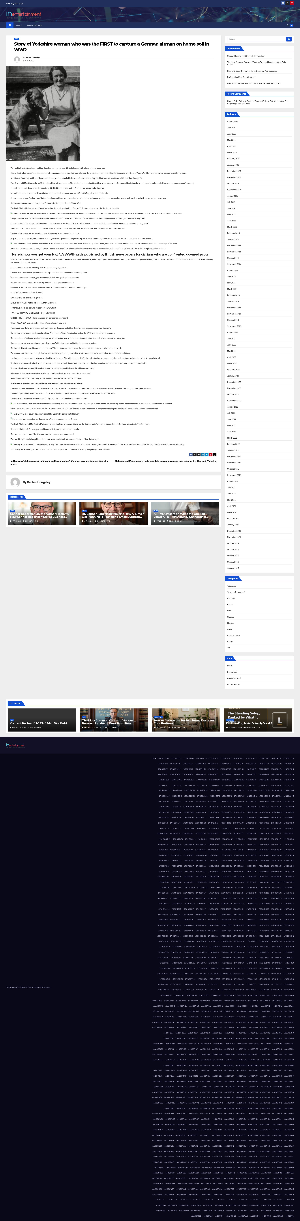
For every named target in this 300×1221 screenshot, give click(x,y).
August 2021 (232, 481)
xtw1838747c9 (193, 1054)
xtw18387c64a (193, 1162)
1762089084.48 (264, 796)
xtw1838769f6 (277, 1081)
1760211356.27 (264, 764)
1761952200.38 (202, 796)
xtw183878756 (241, 1108)
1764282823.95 (251, 834)
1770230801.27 (163, 941)
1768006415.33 (251, 898)
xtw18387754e (157, 1097)
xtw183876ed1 (242, 1087)
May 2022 (231, 426)
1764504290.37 (215, 839)
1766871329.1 (164, 882)
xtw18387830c (181, 1108)
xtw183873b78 (230, 1044)
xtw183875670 (169, 1071)
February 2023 (233, 370)
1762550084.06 (201, 807)
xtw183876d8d (230, 1087)
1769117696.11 (213, 920)
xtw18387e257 (169, 1189)
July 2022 (231, 413)
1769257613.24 (276, 920)
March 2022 (232, 438)
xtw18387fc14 (219, 1216)
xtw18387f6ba (277, 1205)
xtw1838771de (193, 1092)
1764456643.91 (190, 839)
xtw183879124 (277, 1119)
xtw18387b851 (181, 1151)
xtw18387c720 (217, 1162)
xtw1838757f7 (193, 1071)
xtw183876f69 (254, 1087)
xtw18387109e (158, 1011)
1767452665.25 (163, 893)
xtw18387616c (217, 1076)
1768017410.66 (264, 898)
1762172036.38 (163, 801)
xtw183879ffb (217, 1130)
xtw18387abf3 (205, 1141)
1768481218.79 (201, 909)
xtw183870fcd (277, 1006)
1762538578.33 (188, 807)
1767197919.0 (177, 887)
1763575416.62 (226, 823)
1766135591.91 (264, 866)
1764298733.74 (264, 834)
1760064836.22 (188, 764)
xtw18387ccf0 (195, 1167)
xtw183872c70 (265, 1027)
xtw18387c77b (229, 1162)
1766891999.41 (176, 882)
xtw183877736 (217, 1097)
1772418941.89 (238, 984)
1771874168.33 (200, 974)
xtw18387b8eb (193, 1151)
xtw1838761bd (241, 1076)
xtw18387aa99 (181, 1141)
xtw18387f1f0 (277, 1200)
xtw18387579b (182, 1071)
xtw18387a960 (157, 1141)
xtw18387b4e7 (265, 1146)
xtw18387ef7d (231, 1200)
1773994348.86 (166, 995)
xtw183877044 (157, 1092)
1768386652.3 (289, 904)
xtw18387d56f (277, 1173)
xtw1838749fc (277, 1054)
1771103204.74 (175, 957)
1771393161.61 (189, 963)
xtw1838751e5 (205, 1065)
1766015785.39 (214, 866)
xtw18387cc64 (183, 1167)
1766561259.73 (163, 877)
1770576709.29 (165, 947)
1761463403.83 (264, 785)
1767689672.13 (264, 893)
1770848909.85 (189, 952)
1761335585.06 (202, 785)
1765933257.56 (177, 866)
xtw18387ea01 (229, 1194)
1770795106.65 (289, 947)
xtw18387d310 (194, 1173)
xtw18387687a (241, 1081)
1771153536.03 (213, 957)
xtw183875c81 (289, 1071)
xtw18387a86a (265, 1135)
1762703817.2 (264, 807)
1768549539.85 (226, 909)
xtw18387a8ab (289, 1135)
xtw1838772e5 (229, 1092)
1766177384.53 (276, 866)
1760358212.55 (200, 769)
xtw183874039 (181, 1049)
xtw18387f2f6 (207, 1205)
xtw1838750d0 (181, 1065)
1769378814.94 (201, 925)
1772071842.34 (177, 979)
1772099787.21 (190, 979)
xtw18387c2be (241, 1157)
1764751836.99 (188, 844)
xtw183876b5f (170, 1087)
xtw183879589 (205, 1124)
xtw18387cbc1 (159, 1167)
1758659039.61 (238, 758)
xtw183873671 (193, 1038)
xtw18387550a (277, 1065)
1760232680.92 (276, 764)
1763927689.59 (239, 828)
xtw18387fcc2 (243, 1216)
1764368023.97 (289, 834)
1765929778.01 (164, 866)
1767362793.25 (252, 887)
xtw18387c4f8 (157, 1162)
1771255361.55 (251, 957)
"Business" (232, 586)
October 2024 (233, 258)
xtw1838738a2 (253, 1038)
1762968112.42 (239, 812)
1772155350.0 (227, 979)
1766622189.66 (189, 877)
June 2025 (231, 208)
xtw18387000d (253, 995)
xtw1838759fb (217, 1071)
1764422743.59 (177, 839)
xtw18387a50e (181, 1135)
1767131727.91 (289, 882)
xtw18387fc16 (231, 1216)
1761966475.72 (215, 796)
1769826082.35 (264, 931)
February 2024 (233, 295)
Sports (230, 642)
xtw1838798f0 (241, 1124)
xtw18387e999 (169, 1194)
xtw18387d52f (266, 1173)
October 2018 (233, 550)
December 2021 (234, 457)
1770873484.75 (201, 952)
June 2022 (231, 419)
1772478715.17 (276, 984)
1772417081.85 (226, 984)
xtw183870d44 (230, 1006)
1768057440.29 (276, 898)
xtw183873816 (217, 1038)
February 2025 (233, 233)
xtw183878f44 (205, 1119)
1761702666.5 (227, 791)
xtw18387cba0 (277, 1162)
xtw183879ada (265, 1124)
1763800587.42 (189, 828)
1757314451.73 (176, 758)
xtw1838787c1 (289, 1108)
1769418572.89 (214, 925)
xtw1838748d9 (229, 1054)
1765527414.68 (264, 855)
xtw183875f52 (193, 1076)
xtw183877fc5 (241, 1103)
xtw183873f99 (158, 1049)
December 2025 (234, 171)
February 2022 (233, 444)
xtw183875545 (289, 1065)
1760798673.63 (238, 774)
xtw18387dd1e (206, 1184)
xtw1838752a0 (229, 1065)
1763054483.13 (277, 812)
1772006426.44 (276, 974)
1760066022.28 (200, 764)
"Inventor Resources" (236, 592)
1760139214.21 (226, 764)
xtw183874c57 (182, 1060)
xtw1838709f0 (170, 1006)
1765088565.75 (200, 850)
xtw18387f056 (266, 1200)
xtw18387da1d (229, 1178)
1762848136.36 (189, 812)
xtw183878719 (229, 1108)
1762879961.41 (201, 812)
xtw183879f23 (206, 1130)
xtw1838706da (229, 1001)
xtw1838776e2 (205, 1097)
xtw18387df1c (266, 1184)
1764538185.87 (227, 839)
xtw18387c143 (205, 1157)
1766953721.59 (202, 882)
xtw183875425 (265, 1065)
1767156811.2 (165, 887)
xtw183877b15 (170, 1103)
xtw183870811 (277, 1001)
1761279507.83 (177, 785)
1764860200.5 (239, 844)
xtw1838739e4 (170, 1044)
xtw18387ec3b (289, 1194)
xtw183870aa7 (194, 1006)
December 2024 (234, 246)
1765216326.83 (264, 850)
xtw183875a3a (229, 1071)
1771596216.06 (177, 968)
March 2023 (232, 363)
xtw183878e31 (158, 1119)
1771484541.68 (252, 963)
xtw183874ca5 (206, 1060)
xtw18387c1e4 (229, 1157)
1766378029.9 (226, 871)
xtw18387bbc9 (241, 1151)
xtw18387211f (277, 1017)
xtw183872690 (265, 1022)
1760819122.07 (251, 774)
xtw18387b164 (157, 1146)
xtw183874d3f (218, 1060)
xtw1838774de (289, 1092)
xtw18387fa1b (242, 1211)
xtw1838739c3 (158, 1044)
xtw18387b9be (205, 1151)
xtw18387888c (157, 1114)
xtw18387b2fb (205, 1146)
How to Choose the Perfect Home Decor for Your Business (252, 71)
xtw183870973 (158, 1006)
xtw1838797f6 (217, 1124)
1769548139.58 (276, 925)
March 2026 (232, 153)
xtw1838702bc (277, 995)
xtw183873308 (229, 1033)
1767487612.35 (176, 893)
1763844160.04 (214, 828)
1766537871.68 (289, 871)
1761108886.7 (239, 780)
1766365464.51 (214, 871)
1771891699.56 (213, 974)
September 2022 (234, 401)
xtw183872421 (205, 1022)
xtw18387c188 (217, 1157)
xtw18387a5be (205, 1135)
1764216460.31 (226, 834)
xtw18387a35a (253, 1130)
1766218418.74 (164, 871)
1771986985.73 (264, 974)
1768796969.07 (213, 914)
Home (19, 25)
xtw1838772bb (217, 1092)
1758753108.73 (251, 758)
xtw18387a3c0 (265, 1130)
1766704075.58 (226, 877)
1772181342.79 (239, 979)
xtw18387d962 (217, 1178)
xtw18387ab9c (193, 1141)
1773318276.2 (226, 990)
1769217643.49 (264, 920)
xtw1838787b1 (277, 1108)
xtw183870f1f (265, 1006)
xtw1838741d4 (205, 1049)
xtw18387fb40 (289, 1211)
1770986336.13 (264, 952)
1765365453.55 (189, 855)
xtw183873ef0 (266, 1044)
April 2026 (231, 146)
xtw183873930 (277, 1038)
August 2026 (232, 122)
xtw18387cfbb (254, 1167)
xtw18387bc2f (253, 1151)
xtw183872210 (157, 1022)
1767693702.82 (276, 893)
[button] (288, 25)
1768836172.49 (226, 914)
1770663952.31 (202, 947)
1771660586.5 (214, 968)
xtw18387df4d (277, 1184)
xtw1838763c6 (277, 1076)
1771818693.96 (162, 974)
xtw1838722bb (169, 1022)
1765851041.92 (276, 861)
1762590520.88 (214, 807)
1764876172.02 (251, 844)
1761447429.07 (251, 785)
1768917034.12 (264, 914)
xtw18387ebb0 (265, 1194)
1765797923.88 (252, 861)
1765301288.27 (163, 855)
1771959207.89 (251, 974)
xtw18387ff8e (289, 1216)
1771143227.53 (200, 957)
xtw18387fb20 (277, 1211)
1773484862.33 (251, 990)
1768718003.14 (175, 914)
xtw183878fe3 (229, 1119)
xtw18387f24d (161, 1205)
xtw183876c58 (194, 1087)
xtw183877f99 (229, 1103)
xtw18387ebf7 (277, 1194)
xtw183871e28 (218, 1017)
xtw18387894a (205, 1114)
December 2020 (234, 531)
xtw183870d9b (242, 1006)
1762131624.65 (289, 796)
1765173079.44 (238, 850)
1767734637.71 (289, 893)
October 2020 (233, 543)
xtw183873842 (241, 1038)
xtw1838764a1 (157, 1081)
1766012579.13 (201, 866)
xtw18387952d (193, 1124)
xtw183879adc (277, 1124)
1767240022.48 (202, 887)
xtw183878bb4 (241, 1114)
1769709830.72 (213, 931)
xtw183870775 (253, 1001)
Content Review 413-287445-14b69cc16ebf (245, 56)
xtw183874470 (253, 1049)
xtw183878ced (277, 1114)
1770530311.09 (289, 941)
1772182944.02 (252, 979)
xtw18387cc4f (171, 1167)
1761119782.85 (251, 780)
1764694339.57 (163, 844)
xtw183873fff (169, 1049)
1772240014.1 (276, 979)
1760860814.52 (264, 774)
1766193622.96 (289, 866)
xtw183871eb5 (230, 1017)
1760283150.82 (162, 769)
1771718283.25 (239, 968)
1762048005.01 (252, 796)
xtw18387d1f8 (169, 1173)
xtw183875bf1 (277, 1071)
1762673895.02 (252, 807)
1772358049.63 (188, 984)
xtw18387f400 (254, 1205)
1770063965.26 (238, 936)
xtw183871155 (194, 1011)
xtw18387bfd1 (169, 1157)
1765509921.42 (251, 855)
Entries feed (232, 672)
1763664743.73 (264, 823)
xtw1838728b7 (289, 1022)
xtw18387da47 (241, 1178)
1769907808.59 (162, 936)
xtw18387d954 (205, 1178)
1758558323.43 (226, 758)
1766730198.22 (239, 877)
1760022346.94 (175, 764)
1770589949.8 (177, 947)
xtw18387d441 (230, 1173)
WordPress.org (233, 684)
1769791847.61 (251, 931)
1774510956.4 (229, 995)
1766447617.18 (251, 871)
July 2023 (231, 339)
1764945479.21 (276, 844)
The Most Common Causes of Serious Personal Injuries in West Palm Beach (107, 722)
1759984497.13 (163, 764)
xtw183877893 (253, 1097)
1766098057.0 (251, 866)
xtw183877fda (253, 1103)
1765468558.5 (239, 855)
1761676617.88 (215, 791)
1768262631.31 (239, 904)
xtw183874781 (36, 727)
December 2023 (234, 308)
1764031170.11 (276, 828)
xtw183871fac (241, 1017)
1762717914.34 (276, 807)
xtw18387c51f (181, 1162)
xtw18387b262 (193, 1146)
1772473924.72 (264, 984)
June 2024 (231, 277)
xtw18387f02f (254, 1200)
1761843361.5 (289, 791)
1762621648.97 (226, 807)
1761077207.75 (227, 780)
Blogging (231, 598)
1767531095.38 (201, 893)
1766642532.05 (201, 877)
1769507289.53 (252, 925)
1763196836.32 (201, 817)
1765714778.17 (214, 861)
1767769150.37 (162, 898)
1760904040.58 (289, 774)
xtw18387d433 (218, 1173)
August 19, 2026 (163, 727)
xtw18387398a (289, 1038)
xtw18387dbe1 (182, 1184)
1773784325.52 (276, 990)
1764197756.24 (213, 834)
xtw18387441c (241, 1049)
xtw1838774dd (277, 1092)
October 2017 (233, 556)
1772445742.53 (251, 984)
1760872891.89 (276, 774)
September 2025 (234, 190)
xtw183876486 (289, 1076)
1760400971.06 (213, 769)
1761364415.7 (214, 785)
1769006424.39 (163, 920)
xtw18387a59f (193, 1135)
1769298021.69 (163, 925)
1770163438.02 (289, 936)
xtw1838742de (217, 1049)
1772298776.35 (162, 984)
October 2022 (233, 394)
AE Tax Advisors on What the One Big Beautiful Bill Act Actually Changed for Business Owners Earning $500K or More (181, 516)
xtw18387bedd (277, 1151)
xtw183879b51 (158, 1130)
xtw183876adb (158, 1087)
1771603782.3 (190, 968)
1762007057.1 (227, 796)
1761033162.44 (214, 780)
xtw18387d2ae (182, 1173)
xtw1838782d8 (168, 1108)
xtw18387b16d (169, 1146)
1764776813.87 (201, 844)
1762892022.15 (214, 812)
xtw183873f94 (289, 1044)
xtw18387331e (241, 1033)
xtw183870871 (289, 1001)
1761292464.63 (189, 785)
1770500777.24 (276, 941)
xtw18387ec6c (160, 1200)
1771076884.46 (163, 957)
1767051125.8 (251, 882)
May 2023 (231, 351)
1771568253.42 (165, 968)
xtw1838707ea (265, 1001)
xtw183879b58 (170, 1130)
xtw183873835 (229, 1038)
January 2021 (233, 525)
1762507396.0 (176, 807)
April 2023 (231, 357)
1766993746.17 (227, 882)
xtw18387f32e (219, 1205)
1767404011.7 (276, 887)
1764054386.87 (289, 828)
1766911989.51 (189, 882)
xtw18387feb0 (278, 1216)
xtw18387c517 (169, 1162)
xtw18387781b (241, 1097)
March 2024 (232, 289)
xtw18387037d (156, 1001)
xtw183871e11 (205, 1017)
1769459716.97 (239, 925)
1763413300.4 (163, 823)
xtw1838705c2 (217, 1001)
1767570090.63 (214, 893)
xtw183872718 (277, 1022)
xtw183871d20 (181, 1017)
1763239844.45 (226, 817)
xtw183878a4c (229, 1114)
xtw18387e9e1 (217, 1194)
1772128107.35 (215, 979)
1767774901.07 (175, 898)
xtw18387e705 (229, 1189)
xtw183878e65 (170, 1119)
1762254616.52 (200, 801)
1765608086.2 (164, 861)
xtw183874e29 (254, 1060)
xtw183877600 (193, 1097)
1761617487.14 (189, 791)
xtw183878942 (181, 1114)
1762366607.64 (251, 801)
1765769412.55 (239, 861)
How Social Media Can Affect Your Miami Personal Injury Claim (254, 83)
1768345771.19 (277, 904)
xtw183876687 (193, 1081)
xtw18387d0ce (289, 1167)
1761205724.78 (289, 780)
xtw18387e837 (277, 1189)
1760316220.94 (175, 769)
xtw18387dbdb (170, 1184)
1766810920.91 (276, 877)
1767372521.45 (264, 887)
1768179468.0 (201, 904)
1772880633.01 (176, 990)
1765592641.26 (289, 855)
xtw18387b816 (169, 1151)
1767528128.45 (188, 893)
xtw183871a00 (289, 1011)
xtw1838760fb (205, 1076)
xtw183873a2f (194, 1044)
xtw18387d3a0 (206, 1173)
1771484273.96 (239, 963)
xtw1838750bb (168, 1065)
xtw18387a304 (241, 1130)
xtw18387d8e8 (193, 1178)
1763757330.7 (176, 828)
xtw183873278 (205, 1033)
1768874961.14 (238, 914)
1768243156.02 (226, 904)
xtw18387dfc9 (289, 1184)
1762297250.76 (226, 801)
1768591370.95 (251, 909)
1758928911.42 (276, 758)
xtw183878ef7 (194, 1119)
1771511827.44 (264, 963)
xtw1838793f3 (181, 1124)
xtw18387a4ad (169, 1135)
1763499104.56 (200, 823)
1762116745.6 (276, 796)
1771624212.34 (202, 968)
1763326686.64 (264, 817)
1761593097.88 (177, 791)
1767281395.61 (215, 887)
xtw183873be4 (242, 1044)
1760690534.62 (213, 774)
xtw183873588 (168, 1038)
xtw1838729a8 (193, 1027)
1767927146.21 (213, 898)
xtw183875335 (241, 1065)
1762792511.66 (163, 812)
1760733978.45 (226, 774)
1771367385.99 (177, 963)
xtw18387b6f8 (157, 1151)
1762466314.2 (164, 807)
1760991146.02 (189, 780)
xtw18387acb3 (217, 1141)
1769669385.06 (200, 931)
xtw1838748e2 (242, 1054)
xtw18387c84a (241, 1162)
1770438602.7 (251, 941)
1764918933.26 (264, 844)
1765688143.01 (201, 861)
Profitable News (109, 727)
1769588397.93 (289, 925)
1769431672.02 (226, 925)
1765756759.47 (226, 861)
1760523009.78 (276, 769)
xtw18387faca (266, 1211)
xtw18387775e (229, 1097)
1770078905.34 (251, 936)
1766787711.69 (264, 877)
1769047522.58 (188, 920)
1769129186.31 (226, 920)
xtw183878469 (193, 1108)
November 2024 (234, 252)
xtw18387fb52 (196, 1216)
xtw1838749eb (265, 1054)
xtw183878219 (265, 1103)
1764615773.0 (264, 839)
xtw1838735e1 (181, 1038)
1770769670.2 (276, 947)
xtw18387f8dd (207, 1211)
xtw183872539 (241, 1022)
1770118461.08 (264, 936)
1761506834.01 (276, 785)
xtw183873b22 (206, 1044)
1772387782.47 (213, 984)
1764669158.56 (289, 839)
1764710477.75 (176, 844)
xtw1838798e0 (229, 1124)
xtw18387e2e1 (181, 1189)
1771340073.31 (289, 957)
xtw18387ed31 (184, 1200)
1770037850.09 (226, 936)
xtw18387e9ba (193, 1194)
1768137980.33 (177, 904)
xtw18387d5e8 (157, 1178)
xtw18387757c (169, 1097)
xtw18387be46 (265, 1151)
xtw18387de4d (254, 1184)
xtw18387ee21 (208, 1200)
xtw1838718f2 (265, 1011)
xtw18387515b (193, 1065)
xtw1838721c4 (289, 1017)
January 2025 (233, 239)
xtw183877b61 (194, 1103)
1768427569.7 (176, 909)
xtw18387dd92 (230, 1184)
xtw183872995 (181, 1027)
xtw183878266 (289, 1103)
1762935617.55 (226, 812)
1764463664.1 (202, 839)
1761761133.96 (252, 791)
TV (228, 648)
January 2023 (233, 376)
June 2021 (231, 494)
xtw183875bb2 (265, 1071)
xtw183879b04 (289, 1124)
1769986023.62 (200, 936)
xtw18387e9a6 (181, 1194)
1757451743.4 (213, 758)
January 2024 (233, 301)
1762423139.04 (276, 801)
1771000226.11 (276, 952)
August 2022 (232, 407)
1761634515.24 (202, 791)
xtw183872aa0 (205, 1027)
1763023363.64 (264, 812)
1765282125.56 (289, 850)
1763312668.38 (251, 817)
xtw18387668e (205, 1081)
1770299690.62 (189, 941)
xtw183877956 (265, 1097)
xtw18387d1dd (158, 1173)
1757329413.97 (189, 758)
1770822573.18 (163, 952)
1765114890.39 (213, 850)
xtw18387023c (265, 995)
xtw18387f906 (219, 1211)
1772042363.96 (165, 979)
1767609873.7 (226, 893)
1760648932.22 (188, 774)
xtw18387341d (253, 1033)
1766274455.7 (189, 871)
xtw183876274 (253, 1076)
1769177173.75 (238, 920)
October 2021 (233, 469)
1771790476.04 (289, 968)
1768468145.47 (188, 909)
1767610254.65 (238, 893)
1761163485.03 (264, 780)
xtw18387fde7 (266, 1216)
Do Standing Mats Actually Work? (241, 77)
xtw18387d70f (181, 1178)
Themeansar (46, 987)
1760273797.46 (289, 764)
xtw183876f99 (277, 1087)
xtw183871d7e (194, 1017)
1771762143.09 (264, 968)
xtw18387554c (157, 1071)
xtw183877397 (253, 1092)
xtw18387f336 (231, 1205)
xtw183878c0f (265, 1114)
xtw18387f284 (172, 1205)
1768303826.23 (252, 904)
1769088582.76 (200, 920)
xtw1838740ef (193, 1049)
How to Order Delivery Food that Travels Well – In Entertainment (254, 101)
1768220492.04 (214, 904)
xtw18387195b (277, 1011)
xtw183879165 (289, 1119)
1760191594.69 (251, 764)
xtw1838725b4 (253, 1022)
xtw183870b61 (218, 1006)
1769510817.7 (264, 925)
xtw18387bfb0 (157, 1157)
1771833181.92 (175, 974)
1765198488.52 (251, 850)
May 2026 (231, 140)
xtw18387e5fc (217, 1189)
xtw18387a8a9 (277, 1135)
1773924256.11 (289, 990)
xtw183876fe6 (289, 1087)
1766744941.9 (251, 877)
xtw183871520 (241, 1011)
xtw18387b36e (241, 1146)
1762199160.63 (176, 801)
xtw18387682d (229, 1081)
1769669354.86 (188, 931)
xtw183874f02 (265, 1060)
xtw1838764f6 (181, 1081)
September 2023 (234, 326)
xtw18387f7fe (172, 1211)
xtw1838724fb (229, 1022)
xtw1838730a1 (181, 1033)
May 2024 (231, 283)
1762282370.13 (213, 801)
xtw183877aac (158, 1103)
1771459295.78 (226, 963)
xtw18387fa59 (254, 1211)
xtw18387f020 (243, 1200)
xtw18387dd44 (218, 1184)
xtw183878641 (217, 1108)
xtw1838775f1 (181, 1097)
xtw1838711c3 (205, 1011)
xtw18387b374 (253, 1146)
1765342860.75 (176, 855)
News (16, 38)
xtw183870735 (241, 1001)
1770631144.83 (189, 947)
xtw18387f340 (242, 1205)
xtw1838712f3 (229, 1011)
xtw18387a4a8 (157, 1135)
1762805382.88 (176, 812)
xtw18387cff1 (265, 1167)
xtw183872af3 (217, 1027)
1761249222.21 (164, 785)
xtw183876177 (229, 1076)
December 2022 (234, 382)
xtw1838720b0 (265, 1017)
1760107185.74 (213, 764)
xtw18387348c (277, 1033)
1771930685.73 (226, 974)
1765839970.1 (264, 861)
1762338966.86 (238, 801)
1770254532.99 (176, 941)
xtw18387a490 (289, 1130)
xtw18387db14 (277, 1178)
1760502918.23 (264, 769)
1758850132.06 (264, 758)
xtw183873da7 (254, 1044)
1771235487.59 (238, 957)
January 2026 (233, 165)
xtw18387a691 (217, 1135)
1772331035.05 (175, 984)
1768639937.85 (276, 909)
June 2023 (231, 345)
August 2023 (232, 332)
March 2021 (232, 512)
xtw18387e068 (157, 1189)
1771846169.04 (188, 974)
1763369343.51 (276, 817)
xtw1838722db (193, 1022)
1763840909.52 (201, 828)
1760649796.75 (200, 774)
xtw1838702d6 (289, 995)
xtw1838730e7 (193, 1033)
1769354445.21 (188, 925)
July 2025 (231, 202)
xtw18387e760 (241, 1189)
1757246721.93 (163, 758)
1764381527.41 (165, 839)
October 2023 (233, 320)
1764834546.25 (226, 844)
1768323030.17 (264, 904)
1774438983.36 (217, 995)
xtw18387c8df (253, 1162)
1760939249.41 (164, 780)
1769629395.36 (175, 931)
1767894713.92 (200, 898)
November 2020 (234, 537)
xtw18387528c (217, 1065)
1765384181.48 (201, 855)
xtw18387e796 (253, 1189)
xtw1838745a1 (289, 1049)
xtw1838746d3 (169, 1054)
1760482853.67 (251, 769)
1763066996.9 (289, 812)
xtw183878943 (193, 1114)
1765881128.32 (289, 861)
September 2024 (234, 264)
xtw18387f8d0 (195, 1211)
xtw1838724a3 (217, 1022)
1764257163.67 (238, 834)
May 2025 (231, 215)
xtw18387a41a (277, 1130)
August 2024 (232, 270)
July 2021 (231, 488)
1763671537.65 (276, 823)
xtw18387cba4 (289, 1162)
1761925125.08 (189, 796)
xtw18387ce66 (219, 1167)
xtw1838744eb (277, 1049)
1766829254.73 (289, 877)
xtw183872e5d (168, 1033)
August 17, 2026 (235, 727)
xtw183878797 (265, 1108)
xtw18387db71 (158, 1184)
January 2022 (233, 450)
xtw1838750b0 (289, 1060)
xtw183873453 (265, 1033)
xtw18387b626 (289, 1146)
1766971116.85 (214, 882)
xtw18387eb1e (242, 1194)
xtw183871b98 (158, 1017)
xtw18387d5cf (289, 1173)
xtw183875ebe (169, 1076)
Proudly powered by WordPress (17, 987)
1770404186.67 (239, 941)
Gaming (230, 617)
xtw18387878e (253, 1108)
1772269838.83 (289, 979)
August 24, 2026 (19, 727)
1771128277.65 (188, 957)
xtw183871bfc (169, 1017)
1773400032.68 (238, 990)
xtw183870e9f (254, 1006)
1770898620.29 (214, 952)
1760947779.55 (176, 780)
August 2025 (232, 196)
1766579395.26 (176, 877)
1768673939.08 (289, 909)
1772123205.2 (202, 979)
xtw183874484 (265, 1049)
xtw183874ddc (242, 1060)
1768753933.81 (188, 914)
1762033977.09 (239, 796)
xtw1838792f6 (169, 1124)
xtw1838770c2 (169, 1092)
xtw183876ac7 (289, 1081)
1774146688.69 (179, 995)
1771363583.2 (164, 963)
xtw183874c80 (194, 1060)
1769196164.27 (251, 920)
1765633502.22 (176, 861)
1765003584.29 (163, 850)
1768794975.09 (200, 914)
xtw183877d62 (206, 1103)
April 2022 (231, 432)
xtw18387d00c (277, 1167)
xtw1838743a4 (229, 1049)
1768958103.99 (289, 914)
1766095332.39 (239, 866)
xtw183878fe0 (217, 1119)
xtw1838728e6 (157, 1027)
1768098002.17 (164, 904)
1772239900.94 (264, 979)
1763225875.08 (214, 817)
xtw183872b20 (229, 1027)
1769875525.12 (289, 931)
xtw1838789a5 (217, 1114)
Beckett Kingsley (33, 57)
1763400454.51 (289, 817)
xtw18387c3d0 (265, 1157)
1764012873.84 (264, 828)
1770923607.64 (226, 952)
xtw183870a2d (182, 1006)
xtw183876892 (253, 1081)
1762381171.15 (264, 801)
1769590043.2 (163, 931)
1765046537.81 (188, 850)
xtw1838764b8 (169, 1081)
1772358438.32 (200, 984)
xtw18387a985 (169, 1141)
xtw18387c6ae (205, 1162)
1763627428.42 (251, 823)
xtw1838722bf (181, 1022)
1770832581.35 (176, 952)
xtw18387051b (193, 1001)
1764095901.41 (162, 834)
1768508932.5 (213, 909)
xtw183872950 (169, 1027)
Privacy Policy (34, 25)
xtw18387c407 (289, 1157)
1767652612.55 (251, 893)
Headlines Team (253, 727)
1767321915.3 (239, 887)
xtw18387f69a (266, 1205)
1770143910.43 (276, 936)
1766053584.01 (226, 866)
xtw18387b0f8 (277, 1141)
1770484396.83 (264, 941)
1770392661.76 (226, 941)
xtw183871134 (182, 1011)
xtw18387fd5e (254, 1216)
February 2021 (233, 519)
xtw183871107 (170, 1011)
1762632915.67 (239, 807)
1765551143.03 (276, 855)
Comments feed (234, 678)
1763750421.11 (164, 828)
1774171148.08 (191, 995)
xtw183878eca (182, 1119)
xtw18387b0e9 (265, 1141)
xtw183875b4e (253, 1071)
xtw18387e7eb (265, 1189)
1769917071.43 (175, 936)
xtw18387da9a (253, 1178)
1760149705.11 (238, 764)
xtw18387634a (265, 1076)
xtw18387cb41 (265, 1162)
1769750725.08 (238, 931)
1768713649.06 (162, 914)
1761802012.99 (277, 791)
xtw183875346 (253, 1065)
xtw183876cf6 (218, 1087)
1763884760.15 (227, 828)
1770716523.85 (240, 947)
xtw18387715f (181, 1092)
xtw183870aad (206, 1006)
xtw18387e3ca (193, 1189)
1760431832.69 (226, 769)
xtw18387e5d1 (205, 1189)
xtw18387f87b (184, 1211)
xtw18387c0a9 (193, 1157)
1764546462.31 (240, 839)
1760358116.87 (188, 769)
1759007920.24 (289, 758)
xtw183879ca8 (194, 1130)
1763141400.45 (176, 817)
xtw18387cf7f (230, 1167)
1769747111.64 (226, 931)
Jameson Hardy (181, 727)
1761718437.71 (239, 791)
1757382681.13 (201, 758)
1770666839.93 (215, 947)
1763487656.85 (188, 823)
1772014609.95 (289, 974)
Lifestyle (230, 623)
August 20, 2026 (91, 727)
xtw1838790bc (265, 1119)
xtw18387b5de (277, 1146)
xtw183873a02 (182, 1044)
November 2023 (234, 314)
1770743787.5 (265, 947)
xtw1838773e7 (265, 1092)
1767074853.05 (264, 882)
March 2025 (232, 227)
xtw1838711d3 (217, 1011)
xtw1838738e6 (265, 1038)
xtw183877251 (205, 1092)
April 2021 (231, 506)
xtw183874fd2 (277, 1060)
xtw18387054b (205, 1001)
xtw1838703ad (169, 1001)
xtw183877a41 (277, 1097)
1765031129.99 (175, 850)
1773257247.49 (214, 990)
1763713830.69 (289, 823)
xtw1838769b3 (265, 1081)
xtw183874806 (205, 1054)
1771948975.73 (238, 974)
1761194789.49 (276, 780)
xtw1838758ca (205, 1071)
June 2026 (231, 134)
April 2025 (231, 221)
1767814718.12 (188, 898)
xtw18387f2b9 (184, 1205)
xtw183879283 (158, 1124)
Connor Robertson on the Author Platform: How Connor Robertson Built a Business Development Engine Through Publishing (39, 516)
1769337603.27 (176, 925)
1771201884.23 (226, 957)
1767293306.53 (227, 887)
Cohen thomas (31, 521)
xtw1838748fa (253, 1054)
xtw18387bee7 (289, 1151)
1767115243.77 (276, 882)
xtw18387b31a (217, 1146)
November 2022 (234, 388)
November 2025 (234, 177)
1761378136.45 (226, 785)
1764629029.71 (276, 839)
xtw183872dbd (277, 1027)
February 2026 (233, 159)
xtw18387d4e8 (254, 1173)
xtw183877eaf (218, 1103)
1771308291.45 (276, 957)
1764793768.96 (214, 844)
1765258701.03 (276, 850)
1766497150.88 (276, 871)
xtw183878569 (205, 1108)
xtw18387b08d (253, 1141)
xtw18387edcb (196, 1200)
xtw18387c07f (181, 1157)
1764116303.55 (175, 834)
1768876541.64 (251, 914)
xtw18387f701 (161, 1211)
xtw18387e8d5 (289, 1189)
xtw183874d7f (229, 1060)
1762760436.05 (289, 807)
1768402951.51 (164, 909)
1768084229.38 (289, 898)
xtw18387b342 (229, 1146)
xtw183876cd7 (206, 1087)
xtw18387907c (241, 1119)
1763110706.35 (163, 817)
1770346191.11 (214, 941)
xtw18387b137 (289, 1141)
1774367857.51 (204, 995)
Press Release (233, 636)
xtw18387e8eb (157, 1194)
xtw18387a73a (241, 1135)
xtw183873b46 (218, 1044)
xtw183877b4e (182, 1103)
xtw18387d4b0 (242, 1173)
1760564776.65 (289, 769)
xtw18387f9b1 (231, 1211)
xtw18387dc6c (194, 1184)
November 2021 (234, 463)
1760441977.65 (238, 769)
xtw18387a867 (253, 1135)
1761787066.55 (264, 791)
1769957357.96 (188, 936)
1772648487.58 (163, 990)
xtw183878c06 (253, 1114)
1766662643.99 (214, 877)
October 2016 (233, 562)
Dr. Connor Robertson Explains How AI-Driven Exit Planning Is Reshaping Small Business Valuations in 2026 (113, 516)
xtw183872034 (253, 1017)
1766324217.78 (201, 871)
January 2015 (233, 568)
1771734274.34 (252, 968)
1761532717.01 (289, 785)
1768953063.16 (276, 914)
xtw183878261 (277, 1103)
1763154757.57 (188, 817)
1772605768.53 (289, 984)
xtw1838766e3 (217, 1081)
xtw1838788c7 (169, 1114)
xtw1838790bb (253, 1119)
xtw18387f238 (289, 1200)
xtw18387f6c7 (289, 1205)
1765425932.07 (214, 855)
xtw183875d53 (157, 1076)
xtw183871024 (289, 1006)
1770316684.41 (201, 941)
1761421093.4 (239, 785)
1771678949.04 (226, 968)
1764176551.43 (200, 834)
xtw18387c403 (277, 1157)
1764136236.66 (188, 834)
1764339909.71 (276, 834)
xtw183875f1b (181, 1076)
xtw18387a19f (229, 1130)
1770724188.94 (253, 947)
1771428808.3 (201, 963)
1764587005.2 (252, 839)
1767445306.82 (289, 887)
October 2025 (233, 184)
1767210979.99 (189, 887)
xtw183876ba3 (182, 1087)
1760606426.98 (175, 774)
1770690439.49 (227, 947)
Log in (229, 666)
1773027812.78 (201, 990)
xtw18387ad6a (229, 1141)
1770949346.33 (239, 952)
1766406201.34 (238, 871)
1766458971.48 (264, 871)
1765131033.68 (226, 850)
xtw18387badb (229, 1151)
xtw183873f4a (277, 1044)
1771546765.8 (289, 963)
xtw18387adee (241, 1141)
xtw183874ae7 (170, 1060)
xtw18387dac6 (265, 1178)
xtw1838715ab (253, 1011)
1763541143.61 (213, 823)
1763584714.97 (238, 823)
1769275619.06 (289, 920)
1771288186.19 (264, 957)
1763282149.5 (239, 817)
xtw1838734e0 (289, 1033)
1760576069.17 (162, 774)
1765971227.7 (189, 866)
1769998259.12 (213, 936)
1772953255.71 (189, 990)
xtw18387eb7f (253, 1194)
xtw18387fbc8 (207, 1216)
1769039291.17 (175, 920)
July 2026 (231, 128)
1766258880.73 (177, 871)
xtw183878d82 (289, 1114)
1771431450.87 (214, 963)
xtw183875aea (241, 1071)
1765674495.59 (189, 861)
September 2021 (234, 475)
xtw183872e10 (289, 1027)
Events (230, 605)
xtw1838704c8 (181, 1001)
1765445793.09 (226, 855)
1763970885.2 (251, 828)
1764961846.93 (289, 844)
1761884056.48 (177, 796)
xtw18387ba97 (217, 1151)
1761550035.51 (164, 791)
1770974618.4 (251, 952)
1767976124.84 (238, 898)
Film (229, 611)
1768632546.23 (264, 909)
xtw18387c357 (253, 1157)
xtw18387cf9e (242, 1167)
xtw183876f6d (266, 1087)
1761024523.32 (202, 780)
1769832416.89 (276, 931)
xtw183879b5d (182, 1130)
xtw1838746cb (157, 1054)
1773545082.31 (264, 990)
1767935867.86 (226, 898)
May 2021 (231, 500)
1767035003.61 (239, 882)
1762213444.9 (188, 801)
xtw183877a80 (289, 1097)
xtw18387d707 (169, 1178)
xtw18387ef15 (220, 1200)
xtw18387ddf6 (242, 1184)
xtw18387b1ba (181, 1146)
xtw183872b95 (241, 1027)
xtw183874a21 (289, 1054)
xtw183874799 (181, 1054)
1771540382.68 (277, 963)
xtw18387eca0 (172, 1200)
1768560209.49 (238, 909)
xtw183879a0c (253, 1124)
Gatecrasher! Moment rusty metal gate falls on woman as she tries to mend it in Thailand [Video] (164, 461)
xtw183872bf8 (253, 1027)
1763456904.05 (175, 823)
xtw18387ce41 (207, 1167)
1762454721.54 (289, 801)
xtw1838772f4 (241, 1092)
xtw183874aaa (158, 1060)
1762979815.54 (252, 812)
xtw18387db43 (289, 1178)
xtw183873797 (205, 1038)
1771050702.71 (289, 952)
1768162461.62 (189, 904)
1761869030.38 (164, 796)
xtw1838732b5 (217, 1033)
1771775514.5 (276, 968)
